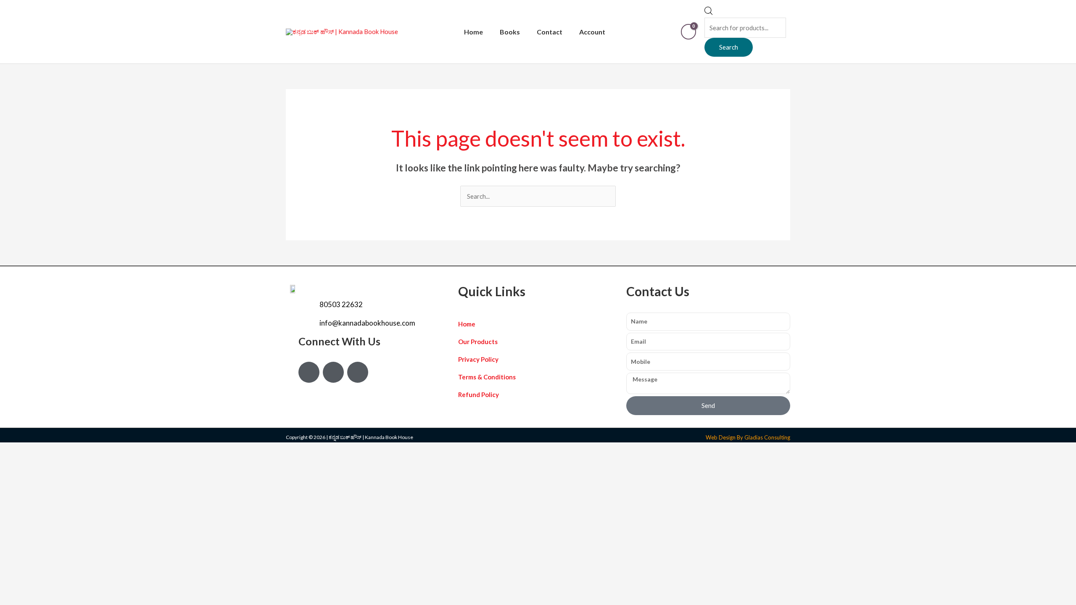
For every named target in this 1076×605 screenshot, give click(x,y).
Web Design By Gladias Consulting (748, 437)
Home (473, 32)
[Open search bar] (708, 12)
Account (592, 32)
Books (510, 32)
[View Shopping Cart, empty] (688, 31)
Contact (549, 32)
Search (728, 47)
